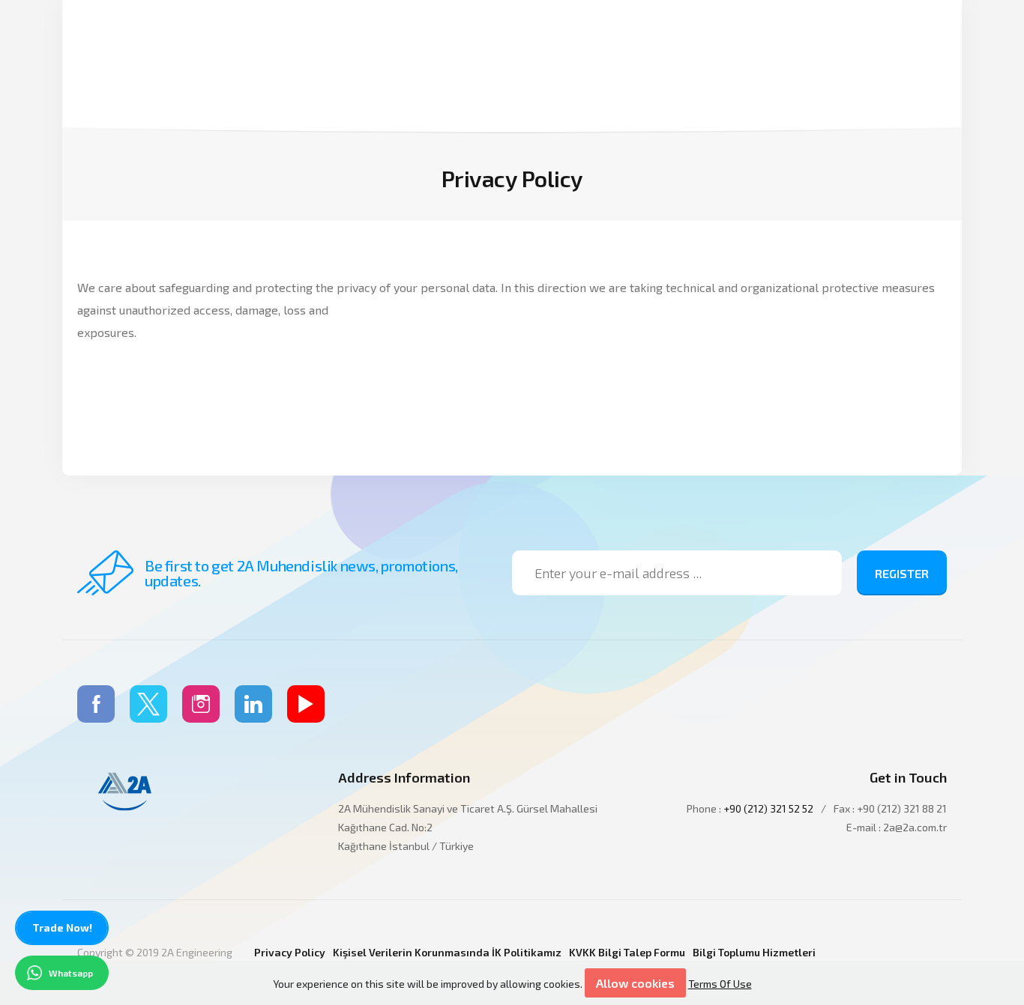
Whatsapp (71, 973)
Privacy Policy (289, 952)
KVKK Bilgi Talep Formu (627, 952)
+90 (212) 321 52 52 (768, 808)
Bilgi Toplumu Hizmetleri (754, 952)
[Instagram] (201, 704)
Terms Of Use (720, 983)
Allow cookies (635, 983)
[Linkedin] (253, 704)
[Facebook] (96, 704)
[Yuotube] (306, 704)
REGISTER (902, 573)
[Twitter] (148, 704)
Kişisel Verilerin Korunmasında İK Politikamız (447, 952)
